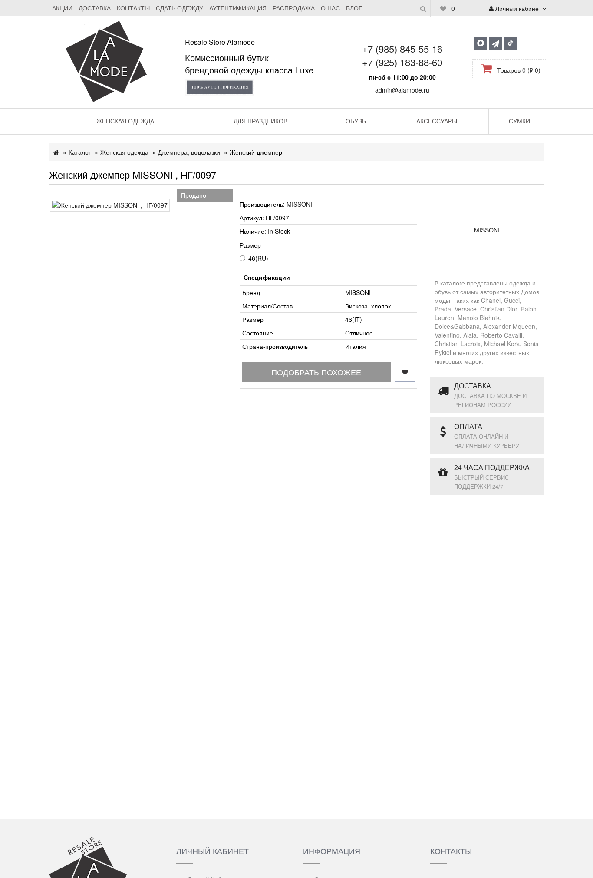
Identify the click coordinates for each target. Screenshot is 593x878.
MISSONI (299, 204)
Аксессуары (436, 120)
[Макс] (480, 43)
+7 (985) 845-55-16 (402, 48)
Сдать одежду (179, 7)
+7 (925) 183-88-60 (402, 62)
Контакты (133, 7)
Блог (354, 7)
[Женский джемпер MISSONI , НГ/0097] (110, 205)
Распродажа (294, 7)
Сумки (519, 120)
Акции (62, 7)
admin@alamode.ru (402, 90)
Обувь (356, 120)
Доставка (95, 7)
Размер (250, 245)
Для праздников (260, 120)
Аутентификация (238, 7)
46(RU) (258, 258)
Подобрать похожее (316, 372)
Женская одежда (125, 120)
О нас (330, 7)
